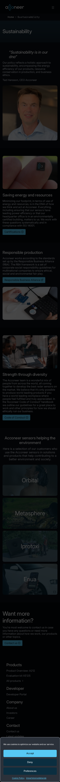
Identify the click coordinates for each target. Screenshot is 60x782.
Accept (30, 753)
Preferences (30, 771)
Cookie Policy (18, 778)
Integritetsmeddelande (36, 778)
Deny (30, 762)
